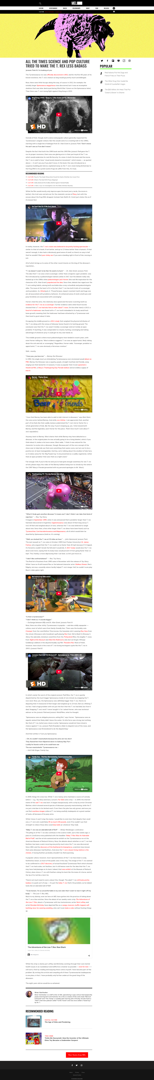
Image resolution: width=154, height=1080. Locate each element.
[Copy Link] (124, 60)
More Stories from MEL (77, 1055)
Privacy (77, 1072)
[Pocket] (118, 60)
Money (88, 8)
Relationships (76, 8)
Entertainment (53, 8)
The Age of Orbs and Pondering (57, 1022)
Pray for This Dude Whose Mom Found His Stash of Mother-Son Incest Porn (54, 177)
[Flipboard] (113, 60)
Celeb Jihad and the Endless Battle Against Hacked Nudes (48, 183)
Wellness (106, 8)
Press (83, 1072)
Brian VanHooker (49, 12)
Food (96, 8)
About (70, 1072)
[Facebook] (107, 60)
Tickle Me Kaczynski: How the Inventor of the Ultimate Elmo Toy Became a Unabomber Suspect (67, 1039)
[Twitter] (102, 60)
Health (65, 8)
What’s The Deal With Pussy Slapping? (43, 180)
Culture (41, 8)
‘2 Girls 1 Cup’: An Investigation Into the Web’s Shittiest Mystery (50, 185)
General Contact (77, 1075)
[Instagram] (129, 60)
